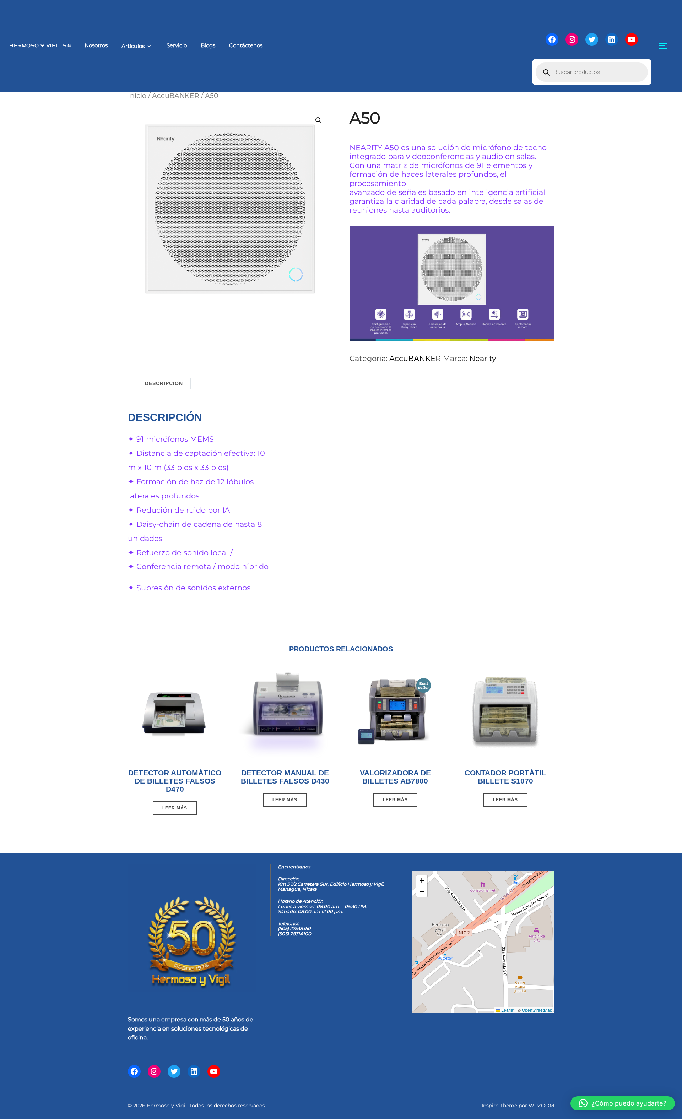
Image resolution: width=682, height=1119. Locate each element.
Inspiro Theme (499, 1105)
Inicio (137, 95)
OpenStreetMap (537, 1010)
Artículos (133, 46)
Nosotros (96, 45)
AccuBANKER (175, 95)
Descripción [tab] (164, 383)
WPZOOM (541, 1105)
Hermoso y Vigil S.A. (41, 45)
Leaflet (507, 1010)
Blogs (208, 45)
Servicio (177, 45)
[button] (318, 120)
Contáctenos (245, 45)
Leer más (174, 808)
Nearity (482, 358)
